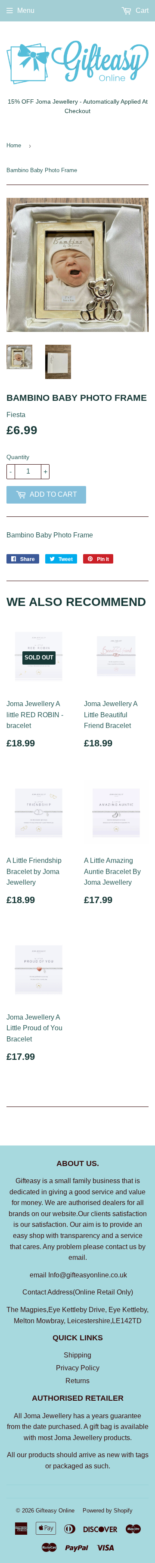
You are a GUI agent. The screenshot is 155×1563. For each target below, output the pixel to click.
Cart (141, 10)
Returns (77, 1380)
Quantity (17, 456)
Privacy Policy (77, 1368)
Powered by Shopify (108, 1510)
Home (13, 145)
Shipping (77, 1355)
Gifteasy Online (55, 1510)
